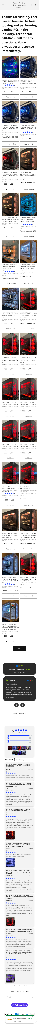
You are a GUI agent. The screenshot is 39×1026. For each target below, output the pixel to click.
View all (19, 649)
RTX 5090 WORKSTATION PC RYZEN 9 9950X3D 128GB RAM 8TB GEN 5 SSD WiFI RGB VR (18, 765)
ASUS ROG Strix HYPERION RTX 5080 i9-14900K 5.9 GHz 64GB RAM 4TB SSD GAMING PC (28, 82)
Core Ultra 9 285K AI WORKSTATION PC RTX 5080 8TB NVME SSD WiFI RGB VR (28, 174)
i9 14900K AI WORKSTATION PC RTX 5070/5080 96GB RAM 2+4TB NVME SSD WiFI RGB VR (28, 535)
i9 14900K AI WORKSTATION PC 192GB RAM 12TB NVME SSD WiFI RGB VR (10, 535)
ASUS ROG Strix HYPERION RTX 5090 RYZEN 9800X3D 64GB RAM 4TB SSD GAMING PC (10, 175)
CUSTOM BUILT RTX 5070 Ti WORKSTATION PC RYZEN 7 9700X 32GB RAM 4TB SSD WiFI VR (28, 360)
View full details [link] (18, 714)
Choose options (10, 144)
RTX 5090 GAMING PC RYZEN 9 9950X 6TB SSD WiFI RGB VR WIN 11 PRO (18, 810)
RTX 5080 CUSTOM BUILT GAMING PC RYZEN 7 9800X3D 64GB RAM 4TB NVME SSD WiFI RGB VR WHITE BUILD (19, 952)
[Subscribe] (31, 997)
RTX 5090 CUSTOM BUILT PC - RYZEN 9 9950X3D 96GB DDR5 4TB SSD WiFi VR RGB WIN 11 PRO (18, 784)
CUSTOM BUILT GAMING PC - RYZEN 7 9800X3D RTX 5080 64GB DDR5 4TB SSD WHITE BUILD (10, 314)
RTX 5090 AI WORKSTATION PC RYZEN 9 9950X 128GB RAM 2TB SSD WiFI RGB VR (19, 930)
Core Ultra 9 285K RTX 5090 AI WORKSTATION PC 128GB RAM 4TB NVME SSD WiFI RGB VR (10, 219)
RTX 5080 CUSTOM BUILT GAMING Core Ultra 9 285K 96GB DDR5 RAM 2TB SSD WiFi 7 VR (18, 872)
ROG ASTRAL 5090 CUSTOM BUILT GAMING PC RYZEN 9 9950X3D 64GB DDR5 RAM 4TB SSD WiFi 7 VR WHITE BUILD (10, 627)
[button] (2, 5)
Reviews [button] (9, 759)
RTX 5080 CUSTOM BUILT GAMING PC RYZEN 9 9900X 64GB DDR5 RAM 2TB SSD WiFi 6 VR (19, 896)
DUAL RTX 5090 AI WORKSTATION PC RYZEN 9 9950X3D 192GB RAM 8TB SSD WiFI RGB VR (28, 489)
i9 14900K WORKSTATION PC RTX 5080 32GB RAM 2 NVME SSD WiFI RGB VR (28, 579)
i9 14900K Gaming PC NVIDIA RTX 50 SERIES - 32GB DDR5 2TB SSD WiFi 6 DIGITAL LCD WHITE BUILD (18, 844)
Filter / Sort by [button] (20, 759)
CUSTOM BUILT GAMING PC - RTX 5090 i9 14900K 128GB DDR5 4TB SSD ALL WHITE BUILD (28, 267)
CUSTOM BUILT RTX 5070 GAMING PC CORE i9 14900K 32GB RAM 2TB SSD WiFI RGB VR (10, 360)
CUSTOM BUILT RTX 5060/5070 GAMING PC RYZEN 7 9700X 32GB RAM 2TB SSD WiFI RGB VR (28, 314)
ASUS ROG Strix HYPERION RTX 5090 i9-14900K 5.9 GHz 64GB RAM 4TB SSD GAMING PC (10, 128)
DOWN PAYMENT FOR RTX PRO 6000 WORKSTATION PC (10, 403)
